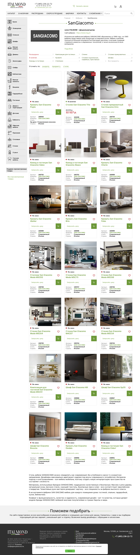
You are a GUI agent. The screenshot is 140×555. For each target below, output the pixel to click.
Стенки (84, 54)
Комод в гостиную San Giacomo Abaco (77, 163)
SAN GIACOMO (44, 118)
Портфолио (80, 535)
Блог (77, 531)
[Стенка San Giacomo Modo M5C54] (116, 312)
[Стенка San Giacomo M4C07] (81, 312)
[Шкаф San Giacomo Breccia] (45, 426)
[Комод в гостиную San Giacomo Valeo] (45, 143)
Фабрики (70, 13)
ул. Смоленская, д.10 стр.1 (43, 7)
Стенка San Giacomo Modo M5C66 (111, 276)
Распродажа (37, 13)
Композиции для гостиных (65, 54)
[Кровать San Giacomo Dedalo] (81, 426)
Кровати (58, 58)
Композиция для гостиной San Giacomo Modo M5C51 (41, 389)
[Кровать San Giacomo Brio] (81, 199)
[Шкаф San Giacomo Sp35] (116, 368)
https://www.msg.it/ (83, 33)
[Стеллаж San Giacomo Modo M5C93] (45, 256)
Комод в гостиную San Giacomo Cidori (112, 447)
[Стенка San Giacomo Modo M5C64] (45, 312)
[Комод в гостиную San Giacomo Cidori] (116, 426)
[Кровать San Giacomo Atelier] (45, 199)
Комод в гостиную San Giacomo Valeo (41, 163)
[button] (46, 66)
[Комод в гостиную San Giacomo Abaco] (81, 143)
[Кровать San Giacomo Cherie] (116, 143)
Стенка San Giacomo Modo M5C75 (76, 276)
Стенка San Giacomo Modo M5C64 (40, 332)
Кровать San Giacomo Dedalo (76, 447)
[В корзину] (58, 112)
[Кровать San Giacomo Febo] (116, 199)
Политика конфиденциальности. (16, 545)
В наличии (23, 13)
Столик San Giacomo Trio (78, 105)
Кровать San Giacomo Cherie (111, 163)
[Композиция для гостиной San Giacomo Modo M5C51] (45, 368)
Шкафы (111, 58)
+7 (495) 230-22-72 (43, 4)
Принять (70, 551)
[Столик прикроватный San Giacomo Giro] (116, 85)
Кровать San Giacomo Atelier (40, 220)
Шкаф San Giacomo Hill (77, 387)
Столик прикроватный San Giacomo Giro (112, 106)
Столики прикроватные (117, 54)
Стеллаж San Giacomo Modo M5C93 (41, 276)
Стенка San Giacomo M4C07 (76, 332)
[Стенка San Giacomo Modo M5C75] (81, 256)
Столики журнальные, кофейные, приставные (90, 58)
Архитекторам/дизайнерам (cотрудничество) (86, 539)
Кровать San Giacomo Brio (76, 220)
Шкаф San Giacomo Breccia (39, 447)
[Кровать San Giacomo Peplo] (45, 85)
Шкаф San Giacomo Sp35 (113, 387)
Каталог (11, 13)
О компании (95, 13)
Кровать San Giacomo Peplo (40, 106)
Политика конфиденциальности (87, 542)
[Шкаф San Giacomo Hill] (81, 368)
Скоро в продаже (54, 13)
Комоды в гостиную (36, 61)
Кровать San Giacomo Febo (111, 220)
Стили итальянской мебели (86, 533)
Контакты (81, 13)
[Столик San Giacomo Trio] (81, 85)
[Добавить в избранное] (58, 105)
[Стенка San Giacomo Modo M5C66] (116, 256)
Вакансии (79, 537)
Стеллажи (59, 61)
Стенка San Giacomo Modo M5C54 (111, 332)
